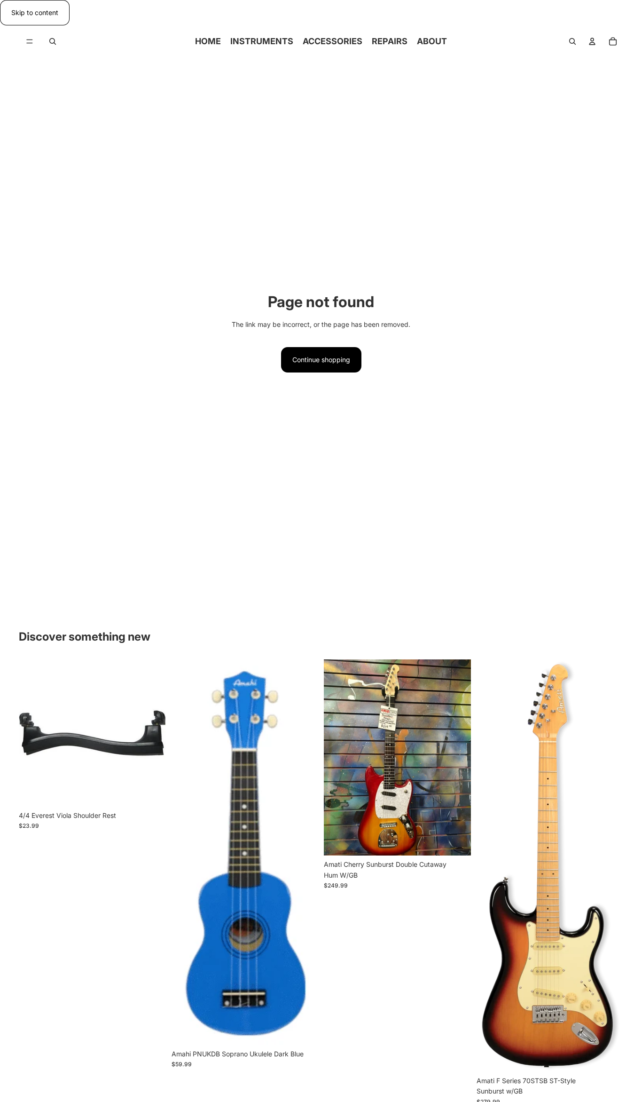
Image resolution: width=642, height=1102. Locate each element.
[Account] (592, 41)
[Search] (52, 41)
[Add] (151, 792)
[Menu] (29, 42)
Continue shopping (321, 360)
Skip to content (34, 12)
